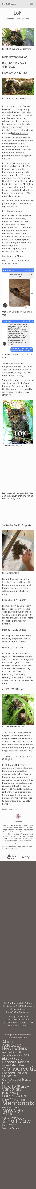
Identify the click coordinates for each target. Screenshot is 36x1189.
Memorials (10, 19)
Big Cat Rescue (9, 4)
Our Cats (7, 1022)
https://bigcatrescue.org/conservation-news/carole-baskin (17, 848)
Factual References (18, 1025)
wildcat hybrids (20, 133)
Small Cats (20, 19)
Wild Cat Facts (20, 1022)
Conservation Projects (18, 1019)
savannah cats (15, 809)
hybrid (4, 809)
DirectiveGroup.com (18, 1037)
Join (31, 1022)
